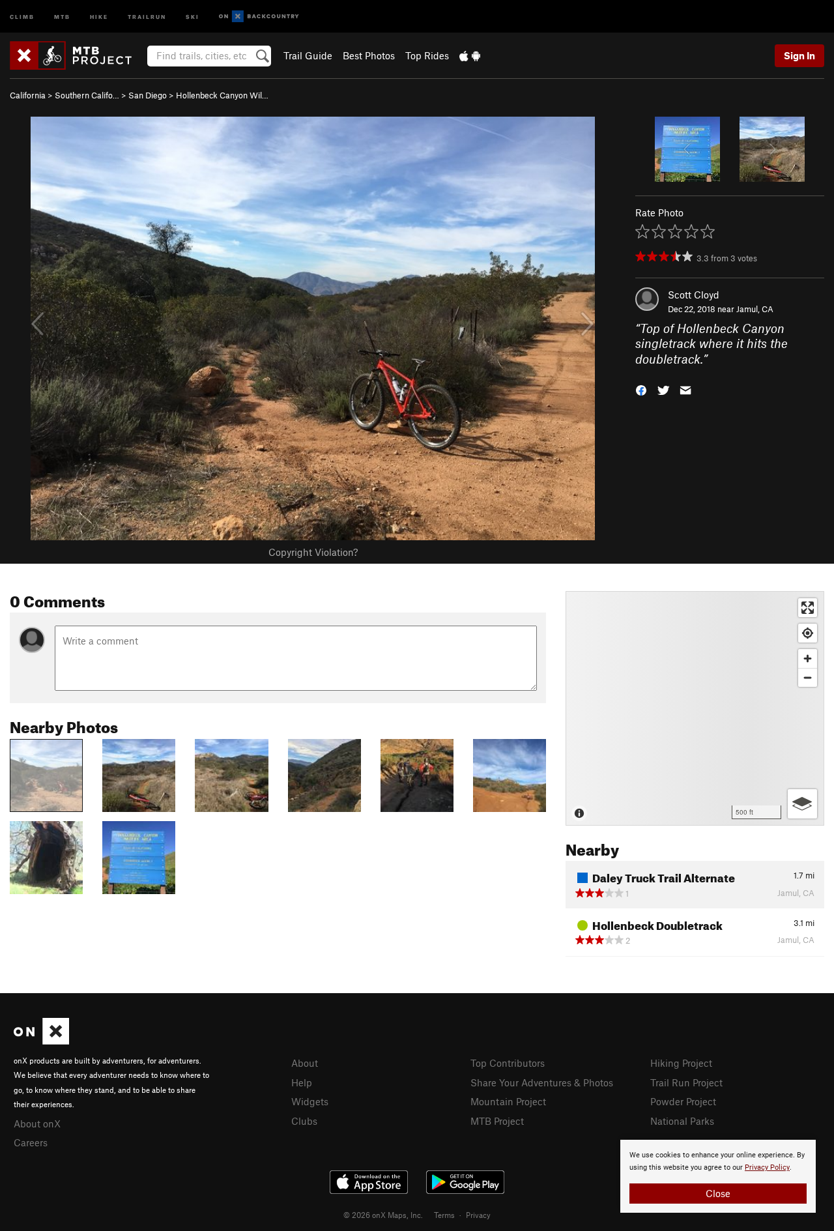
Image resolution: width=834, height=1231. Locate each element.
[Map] (695, 708)
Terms (444, 1214)
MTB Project (497, 1121)
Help (301, 1082)
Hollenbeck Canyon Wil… (222, 95)
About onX (37, 1123)
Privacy (478, 1214)
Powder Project (683, 1101)
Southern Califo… (87, 95)
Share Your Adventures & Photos (541, 1082)
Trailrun (147, 16)
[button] (641, 389)
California (28, 95)
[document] (718, 1176)
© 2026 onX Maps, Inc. (383, 1214)
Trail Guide (307, 55)
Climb (22, 16)
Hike (99, 16)
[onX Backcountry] (259, 16)
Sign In (799, 55)
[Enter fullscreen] (807, 607)
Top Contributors (507, 1063)
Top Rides (427, 55)
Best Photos (369, 55)
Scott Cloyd (693, 294)
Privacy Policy (767, 1167)
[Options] (802, 803)
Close (718, 1193)
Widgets (309, 1101)
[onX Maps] (41, 1041)
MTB (62, 16)
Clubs (304, 1121)
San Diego (147, 95)
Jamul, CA (754, 309)
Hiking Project (681, 1063)
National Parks (682, 1121)
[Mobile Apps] (469, 55)
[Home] (77, 55)
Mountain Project (508, 1101)
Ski (192, 16)
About (304, 1063)
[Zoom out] (807, 677)
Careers (31, 1142)
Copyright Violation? (313, 552)
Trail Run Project (686, 1082)
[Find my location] (807, 633)
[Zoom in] (807, 658)
